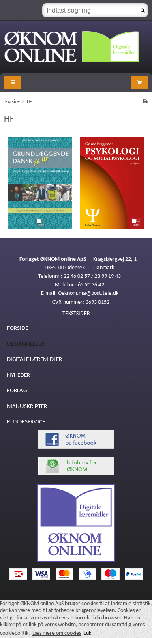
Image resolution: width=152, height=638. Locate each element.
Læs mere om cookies (56, 633)
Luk (87, 633)
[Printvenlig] (145, 101)
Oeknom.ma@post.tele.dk (88, 293)
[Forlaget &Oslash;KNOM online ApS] (76, 46)
